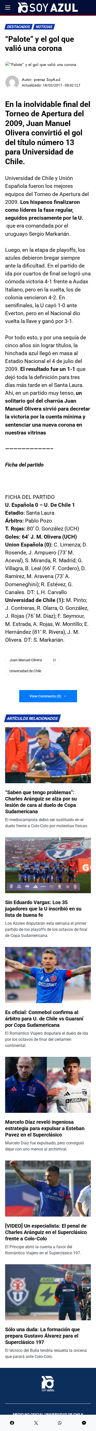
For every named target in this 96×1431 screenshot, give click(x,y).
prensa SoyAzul (47, 79)
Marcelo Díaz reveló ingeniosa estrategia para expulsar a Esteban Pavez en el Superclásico (44, 1128)
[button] (7, 8)
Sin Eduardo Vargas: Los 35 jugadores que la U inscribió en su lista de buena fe (43, 908)
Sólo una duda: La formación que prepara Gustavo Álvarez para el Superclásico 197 (42, 1335)
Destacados (19, 27)
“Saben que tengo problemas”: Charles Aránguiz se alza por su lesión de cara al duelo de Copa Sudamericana (41, 802)
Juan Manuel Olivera (25, 660)
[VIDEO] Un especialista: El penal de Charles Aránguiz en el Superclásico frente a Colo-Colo (46, 1232)
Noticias (44, 27)
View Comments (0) (45, 696)
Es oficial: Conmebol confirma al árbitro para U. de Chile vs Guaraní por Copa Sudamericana (44, 1018)
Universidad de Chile (25, 671)
